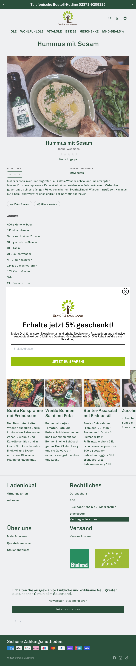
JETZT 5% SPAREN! (68, 361)
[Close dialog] (125, 291)
